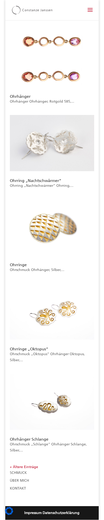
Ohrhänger (20, 96)
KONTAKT (18, 488)
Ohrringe (18, 264)
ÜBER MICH (19, 480)
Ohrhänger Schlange (29, 439)
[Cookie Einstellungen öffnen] (9, 514)
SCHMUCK (18, 473)
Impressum (33, 513)
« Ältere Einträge (24, 467)
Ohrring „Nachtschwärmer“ (35, 180)
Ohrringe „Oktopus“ (29, 349)
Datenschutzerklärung (61, 513)
